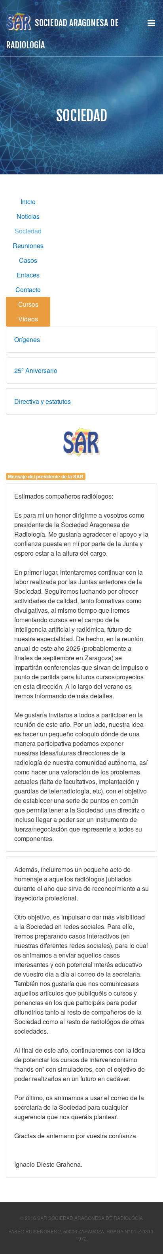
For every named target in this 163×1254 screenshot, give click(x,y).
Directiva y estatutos (42, 401)
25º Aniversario (35, 370)
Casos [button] (28, 260)
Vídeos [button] (28, 318)
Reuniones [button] (28, 245)
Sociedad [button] (28, 230)
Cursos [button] (28, 304)
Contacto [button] (28, 289)
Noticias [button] (28, 216)
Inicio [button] (28, 201)
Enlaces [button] (28, 274)
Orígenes (27, 339)
